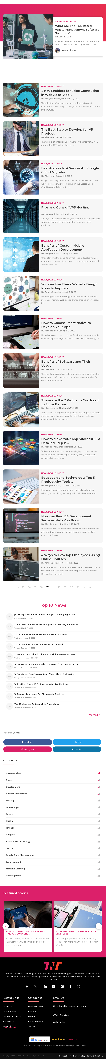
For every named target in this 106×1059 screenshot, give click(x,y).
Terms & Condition (95, 1056)
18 (59, 587)
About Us (8, 1006)
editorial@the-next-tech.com (71, 1006)
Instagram (28, 749)
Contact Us (8, 1021)
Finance (32, 1011)
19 (65, 587)
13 (23, 587)
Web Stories (59, 1022)
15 (35, 587)
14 (29, 587)
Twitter (78, 742)
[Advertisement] (53, 70)
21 (78, 587)
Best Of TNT (9, 1026)
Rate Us (72, 1039)
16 (41, 587)
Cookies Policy (65, 1056)
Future (31, 1016)
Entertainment (35, 1021)
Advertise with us (12, 1016)
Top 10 (31, 1026)
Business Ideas (35, 1006)
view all (93, 715)
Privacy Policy (79, 1056)
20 (71, 587)
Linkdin (77, 749)
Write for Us (9, 1011)
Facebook (28, 742)
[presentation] (5, 926)
